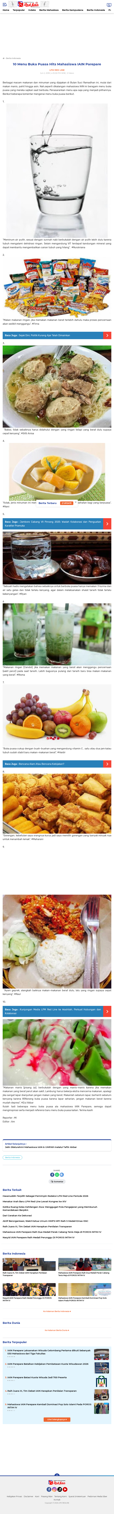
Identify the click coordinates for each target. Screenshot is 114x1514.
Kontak (57, 1500)
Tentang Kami (60, 1496)
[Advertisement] (57, 33)
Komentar (58, 1181)
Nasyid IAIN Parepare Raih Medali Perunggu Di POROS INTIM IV (27, 1299)
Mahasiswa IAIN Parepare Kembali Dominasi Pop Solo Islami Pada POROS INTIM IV (82, 1299)
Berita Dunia (11, 1323)
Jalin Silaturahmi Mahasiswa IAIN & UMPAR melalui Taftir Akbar (41, 1147)
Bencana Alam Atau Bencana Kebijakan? (41, 764)
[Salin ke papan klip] (62, 1175)
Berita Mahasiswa (49, 10)
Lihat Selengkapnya (56, 1419)
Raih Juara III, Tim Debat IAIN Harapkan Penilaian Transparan (25, 1274)
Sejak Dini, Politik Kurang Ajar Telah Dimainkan (44, 335)
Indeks (32, 10)
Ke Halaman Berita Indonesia (56, 1311)
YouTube (67, 1493)
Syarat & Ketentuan (77, 1496)
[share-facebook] (52, 1175)
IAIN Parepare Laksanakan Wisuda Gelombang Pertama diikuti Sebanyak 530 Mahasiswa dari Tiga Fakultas (49, 1352)
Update (67, 503)
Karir (37, 1496)
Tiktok (60, 1493)
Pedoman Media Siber (97, 1496)
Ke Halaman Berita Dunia (56, 1330)
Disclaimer (28, 1496)
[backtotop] (57, 1476)
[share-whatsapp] (57, 1175)
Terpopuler (19, 10)
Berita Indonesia (96, 10)
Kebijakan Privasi (14, 1496)
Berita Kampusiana (72, 10)
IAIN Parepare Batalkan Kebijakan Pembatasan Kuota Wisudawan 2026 (47, 1363)
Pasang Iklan (47, 1496)
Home (6, 10)
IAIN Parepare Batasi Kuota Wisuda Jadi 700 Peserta (37, 1377)
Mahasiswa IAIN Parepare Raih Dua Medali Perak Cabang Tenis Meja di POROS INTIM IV (83, 1274)
